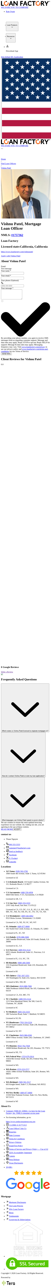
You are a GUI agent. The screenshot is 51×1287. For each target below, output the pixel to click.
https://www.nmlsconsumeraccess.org (20, 1122)
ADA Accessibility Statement (20, 1153)
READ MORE (7, 829)
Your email (6, 276)
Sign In (4, 57)
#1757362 (17, 235)
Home (3, 159)
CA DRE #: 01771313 (18, 1125)
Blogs (11, 1213)
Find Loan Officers (8, 164)
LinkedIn (12, 862)
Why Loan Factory (16, 1209)
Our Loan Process (16, 1206)
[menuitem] (12, 26)
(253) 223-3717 (23, 1069)
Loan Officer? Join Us (17, 1128)
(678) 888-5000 (23, 937)
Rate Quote (10, 11)
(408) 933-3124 (24, 950)
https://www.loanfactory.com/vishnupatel (17, 252)
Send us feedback (16, 851)
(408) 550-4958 (27, 892)
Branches (12, 1132)
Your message (7, 288)
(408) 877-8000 (23, 926)
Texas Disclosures (16, 1163)
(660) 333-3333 (24, 903)
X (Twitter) (13, 858)
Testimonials (14, 1216)
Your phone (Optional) (10, 280)
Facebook (13, 855)
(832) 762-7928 (24, 1046)
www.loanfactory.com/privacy (33, 347)
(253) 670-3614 (28, 1056)
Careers (12, 1156)
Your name (6, 271)
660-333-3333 (14, 844)
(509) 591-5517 (25, 1082)
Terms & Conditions (17, 1139)
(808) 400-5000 (24, 963)
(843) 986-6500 (26, 1035)
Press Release (14, 1160)
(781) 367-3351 (23, 976)
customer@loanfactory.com (19, 848)
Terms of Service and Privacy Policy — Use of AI (28, 1149)
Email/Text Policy (16, 1146)
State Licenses (14, 1135)
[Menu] (2, 148)
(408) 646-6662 (27, 916)
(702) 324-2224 (26, 1022)
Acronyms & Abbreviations (19, 1220)
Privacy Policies (15, 1142)
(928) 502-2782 (22, 871)
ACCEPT (17, 829)
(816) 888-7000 (25, 986)
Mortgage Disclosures (17, 1202)
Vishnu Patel (6, 168)
